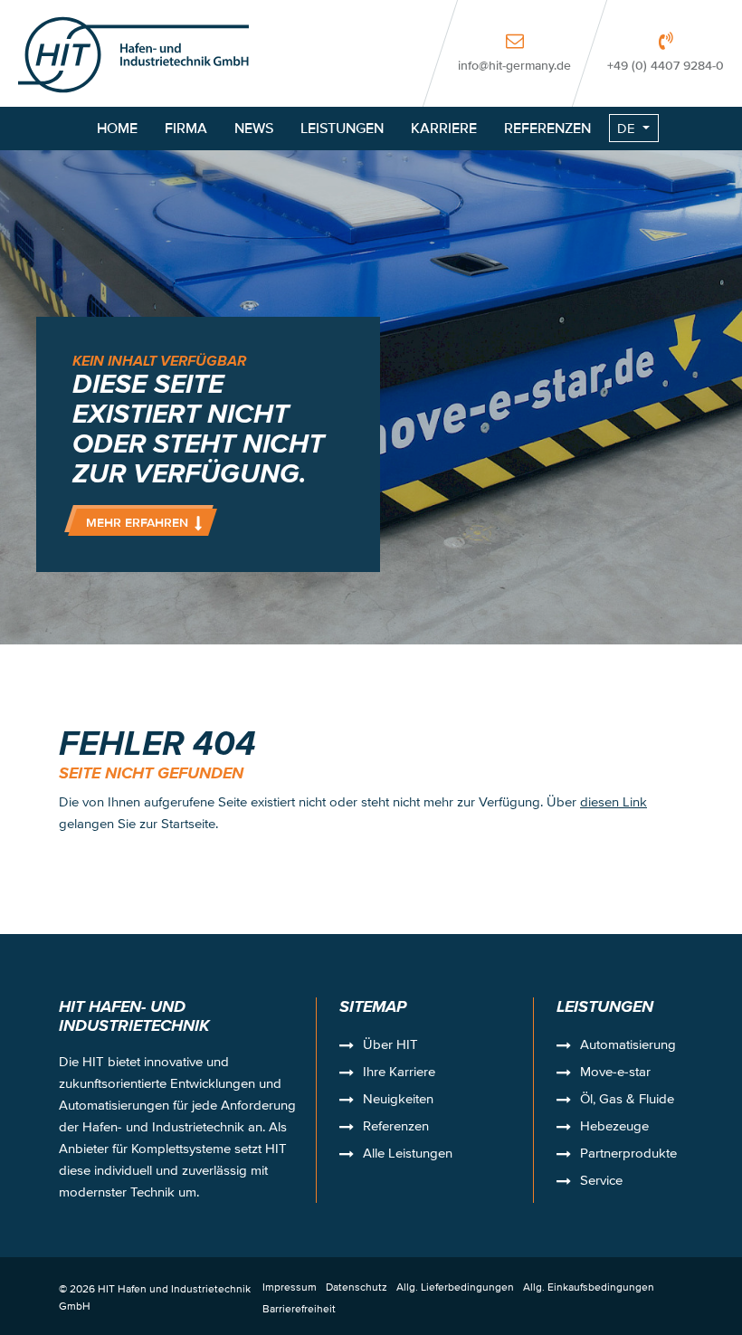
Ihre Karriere (399, 1073)
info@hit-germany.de (514, 65)
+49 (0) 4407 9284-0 (665, 65)
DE (626, 128)
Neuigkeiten (398, 1100)
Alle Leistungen (407, 1155)
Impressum (289, 1286)
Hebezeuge (614, 1128)
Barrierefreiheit (299, 1308)
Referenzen (396, 1128)
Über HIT (390, 1046)
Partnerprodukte (628, 1155)
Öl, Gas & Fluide (627, 1100)
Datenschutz (356, 1286)
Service (601, 1182)
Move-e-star (615, 1073)
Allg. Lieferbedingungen (455, 1286)
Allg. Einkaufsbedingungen (588, 1286)
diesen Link (613, 801)
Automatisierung (628, 1046)
